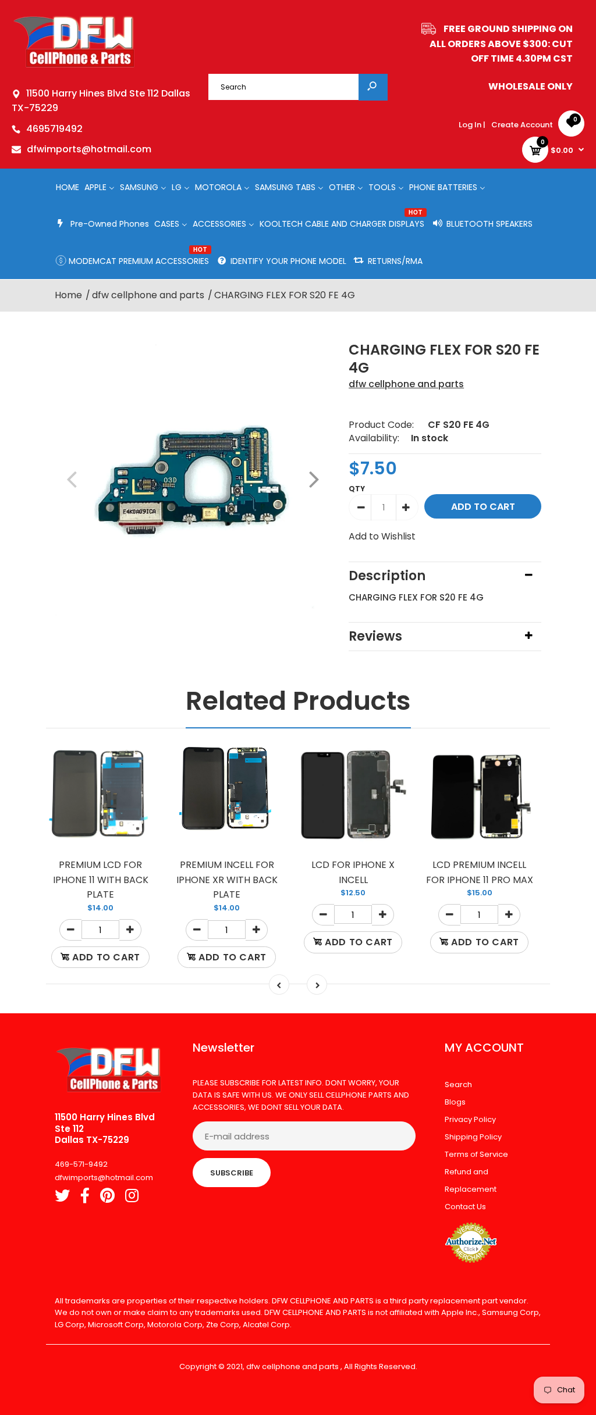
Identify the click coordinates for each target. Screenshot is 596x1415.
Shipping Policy (473, 1136)
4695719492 (54, 128)
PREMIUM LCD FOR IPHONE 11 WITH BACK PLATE (100, 879)
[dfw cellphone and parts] (74, 66)
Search (458, 1084)
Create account (522, 124)
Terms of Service (476, 1154)
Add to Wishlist (382, 536)
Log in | (472, 124)
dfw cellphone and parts (406, 384)
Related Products (298, 701)
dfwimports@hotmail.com (89, 149)
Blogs (455, 1101)
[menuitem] (67, 187)
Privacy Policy (470, 1119)
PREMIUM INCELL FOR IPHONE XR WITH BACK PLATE (227, 879)
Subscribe (231, 1172)
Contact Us (465, 1206)
